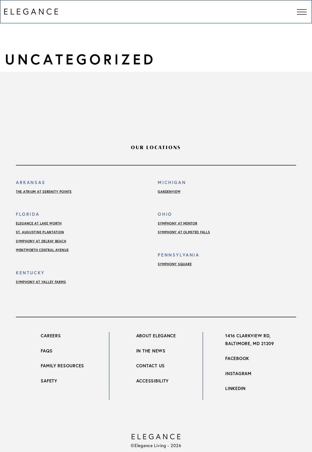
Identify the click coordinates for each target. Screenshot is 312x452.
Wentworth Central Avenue (42, 250)
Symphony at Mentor (177, 223)
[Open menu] (302, 12)
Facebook (237, 358)
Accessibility (152, 381)
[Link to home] (27, 12)
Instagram (238, 373)
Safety (49, 381)
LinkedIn (235, 388)
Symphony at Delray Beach (41, 241)
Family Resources (62, 366)
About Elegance (156, 336)
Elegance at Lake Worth (39, 223)
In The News (151, 351)
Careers (51, 336)
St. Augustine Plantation (40, 232)
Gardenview (169, 191)
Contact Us (150, 366)
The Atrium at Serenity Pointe (44, 191)
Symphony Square (175, 264)
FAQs (46, 351)
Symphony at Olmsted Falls (184, 232)
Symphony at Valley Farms (41, 282)
